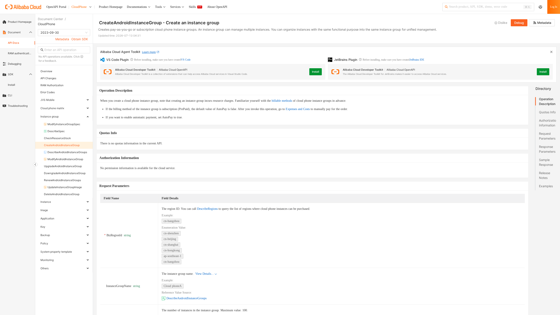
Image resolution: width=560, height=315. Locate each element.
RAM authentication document (20, 53)
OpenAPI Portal (56, 7)
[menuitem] (17, 22)
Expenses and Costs (298, 109)
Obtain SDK (79, 39)
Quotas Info (547, 112)
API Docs (13, 42)
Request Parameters (547, 136)
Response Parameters (547, 149)
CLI (10, 95)
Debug (519, 22)
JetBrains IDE (417, 59)
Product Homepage (20, 21)
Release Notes (544, 175)
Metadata (62, 39)
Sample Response (546, 162)
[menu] (17, 64)
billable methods (282, 100)
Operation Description (547, 101)
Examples (546, 186)
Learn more (149, 52)
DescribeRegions (207, 208)
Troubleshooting (18, 105)
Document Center (50, 19)
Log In (553, 6)
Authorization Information (547, 123)
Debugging (14, 63)
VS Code (186, 59)
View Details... (204, 273)
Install (11, 84)
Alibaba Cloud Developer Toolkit (135, 69)
